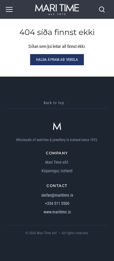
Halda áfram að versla (57, 59)
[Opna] (9, 9)
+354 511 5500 (57, 203)
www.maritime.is (57, 212)
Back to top (54, 103)
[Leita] (101, 9)
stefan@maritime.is (57, 195)
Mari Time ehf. (47, 233)
